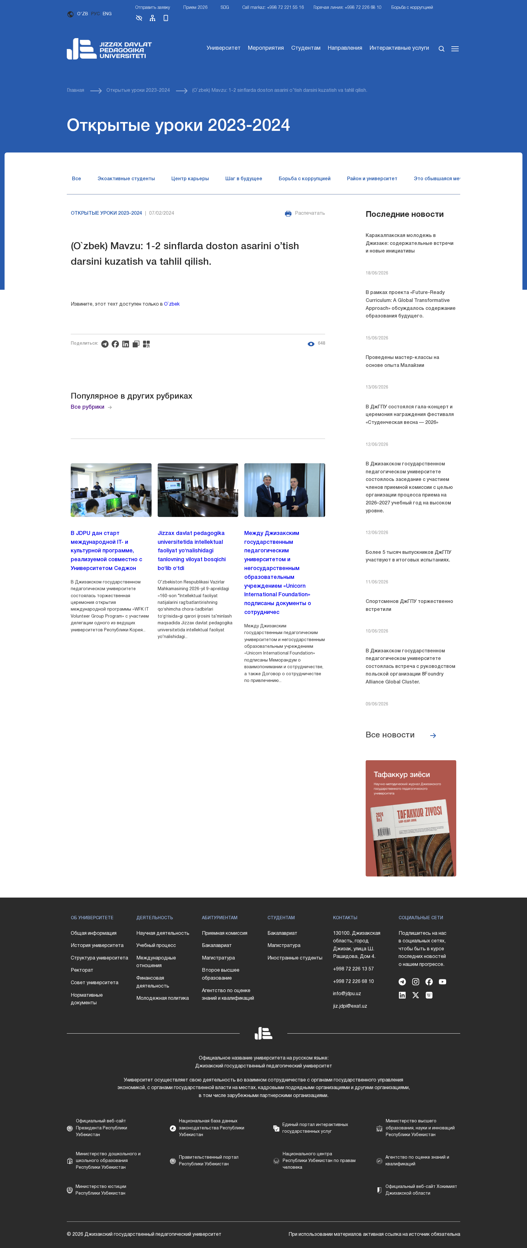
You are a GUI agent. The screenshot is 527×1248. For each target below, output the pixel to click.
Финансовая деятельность (152, 982)
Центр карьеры (190, 179)
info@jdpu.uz (347, 994)
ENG (107, 14)
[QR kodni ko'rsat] (148, 344)
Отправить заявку (152, 8)
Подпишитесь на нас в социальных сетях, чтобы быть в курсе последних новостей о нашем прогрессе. (422, 949)
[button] (139, 21)
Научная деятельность (162, 933)
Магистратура (218, 958)
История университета (97, 946)
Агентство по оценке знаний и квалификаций (228, 995)
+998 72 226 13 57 (353, 969)
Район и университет (372, 179)
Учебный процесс (156, 946)
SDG (225, 8)
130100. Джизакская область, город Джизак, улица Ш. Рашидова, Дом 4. (356, 945)
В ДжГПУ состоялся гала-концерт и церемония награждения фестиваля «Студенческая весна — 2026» (410, 415)
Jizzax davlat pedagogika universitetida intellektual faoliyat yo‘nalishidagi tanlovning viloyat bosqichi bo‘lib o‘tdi (192, 551)
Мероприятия (266, 48)
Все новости (390, 735)
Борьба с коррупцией (412, 8)
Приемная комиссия (224, 933)
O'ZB (82, 14)
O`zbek (172, 304)
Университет (224, 48)
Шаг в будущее (243, 179)
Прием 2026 (195, 8)
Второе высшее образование (220, 974)
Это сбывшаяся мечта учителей (453, 179)
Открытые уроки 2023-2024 (138, 90)
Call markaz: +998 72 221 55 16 (273, 8)
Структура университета (99, 958)
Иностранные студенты (294, 958)
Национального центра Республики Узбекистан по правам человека (319, 1161)
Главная (75, 90)
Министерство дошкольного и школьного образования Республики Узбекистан (108, 1161)
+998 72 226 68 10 (353, 982)
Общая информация (94, 933)
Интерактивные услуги (399, 48)
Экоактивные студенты (126, 179)
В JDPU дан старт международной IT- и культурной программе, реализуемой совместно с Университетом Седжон (106, 551)
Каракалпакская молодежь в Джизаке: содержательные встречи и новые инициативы (410, 243)
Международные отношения (156, 962)
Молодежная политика (162, 998)
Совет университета (94, 983)
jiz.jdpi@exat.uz (350, 1006)
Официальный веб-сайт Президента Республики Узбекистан (101, 1128)
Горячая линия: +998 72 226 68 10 (348, 8)
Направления (345, 48)
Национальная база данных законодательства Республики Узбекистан (211, 1128)
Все (76, 179)
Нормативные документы (87, 999)
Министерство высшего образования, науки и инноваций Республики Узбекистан (420, 1128)
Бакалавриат (217, 946)
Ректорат (82, 970)
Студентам (306, 48)
